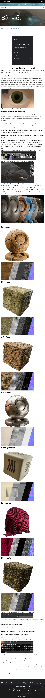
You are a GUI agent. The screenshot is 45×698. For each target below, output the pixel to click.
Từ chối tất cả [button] (27, 693)
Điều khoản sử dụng (40, 684)
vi (41, 1)
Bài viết (7, 28)
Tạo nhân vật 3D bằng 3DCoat (20, 47)
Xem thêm (35, 689)
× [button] (43, 686)
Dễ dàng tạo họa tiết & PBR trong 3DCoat (22, 44)
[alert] (22, 691)
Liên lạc (31, 682)
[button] (22, 696)
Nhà (2, 28)
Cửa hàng (24, 683)
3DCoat (14, 187)
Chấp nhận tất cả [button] (18, 693)
